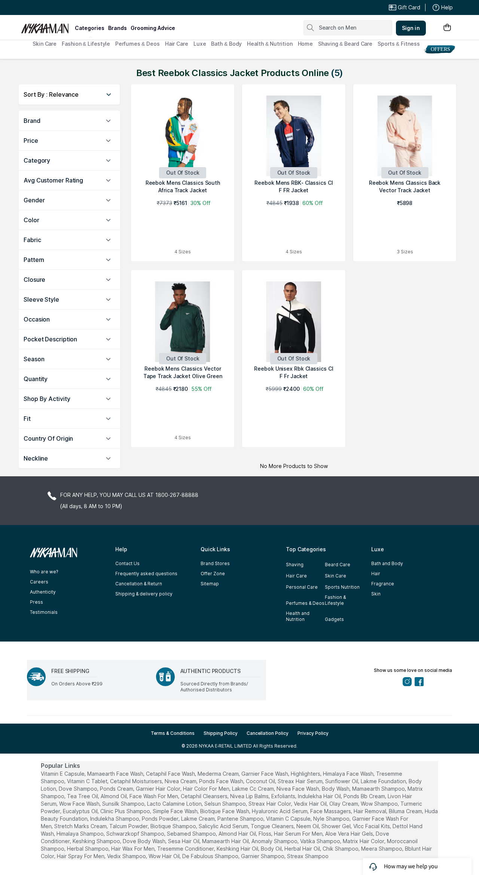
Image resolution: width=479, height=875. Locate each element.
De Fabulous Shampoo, (211, 856)
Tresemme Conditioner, (186, 848)
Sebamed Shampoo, (192, 833)
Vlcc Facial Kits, (372, 826)
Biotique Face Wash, (225, 811)
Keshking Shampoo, (97, 841)
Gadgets (334, 619)
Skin (376, 594)
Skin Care (45, 43)
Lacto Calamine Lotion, (175, 803)
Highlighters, (306, 773)
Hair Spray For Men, (81, 856)
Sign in (411, 28)
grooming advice (153, 28)
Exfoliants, (283, 796)
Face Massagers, (331, 811)
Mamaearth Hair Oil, (226, 841)
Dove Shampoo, (78, 788)
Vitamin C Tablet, (88, 781)
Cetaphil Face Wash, (171, 773)
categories (89, 28)
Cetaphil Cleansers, (205, 796)
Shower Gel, (336, 826)
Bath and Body (387, 563)
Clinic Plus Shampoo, (125, 811)
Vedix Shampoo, (127, 856)
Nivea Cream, (181, 781)
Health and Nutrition (297, 616)
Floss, (265, 833)
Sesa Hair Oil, (184, 841)
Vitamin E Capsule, (63, 773)
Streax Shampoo (308, 856)
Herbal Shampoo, (88, 848)
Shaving (294, 564)
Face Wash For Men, (154, 796)
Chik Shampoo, (341, 848)
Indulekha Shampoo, (115, 818)
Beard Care (337, 564)
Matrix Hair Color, (364, 841)
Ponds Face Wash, (221, 781)
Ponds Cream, (117, 788)
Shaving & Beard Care (345, 43)
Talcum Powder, (129, 826)
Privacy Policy (313, 733)
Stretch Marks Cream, (81, 826)
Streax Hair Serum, (301, 781)
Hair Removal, (370, 811)
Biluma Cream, (406, 811)
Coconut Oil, (261, 781)
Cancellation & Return (138, 583)
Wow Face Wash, (80, 803)
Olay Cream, (344, 803)
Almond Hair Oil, (238, 833)
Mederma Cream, (219, 773)
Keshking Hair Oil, (238, 848)
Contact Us (127, 563)
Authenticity (43, 592)
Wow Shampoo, (380, 803)
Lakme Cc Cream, (253, 788)
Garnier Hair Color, (158, 788)
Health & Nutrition (269, 43)
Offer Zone (213, 573)
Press (36, 602)
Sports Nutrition (342, 587)
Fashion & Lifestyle (86, 43)
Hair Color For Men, (207, 788)
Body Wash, (336, 788)
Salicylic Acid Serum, (224, 826)
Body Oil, (272, 848)
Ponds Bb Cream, (365, 796)
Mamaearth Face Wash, (115, 773)
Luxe (199, 43)
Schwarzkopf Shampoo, (135, 833)
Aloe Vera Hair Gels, (349, 833)
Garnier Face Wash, (265, 773)
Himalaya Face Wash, (349, 773)
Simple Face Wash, (176, 811)
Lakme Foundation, (384, 781)
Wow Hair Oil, (165, 856)
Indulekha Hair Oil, (320, 796)
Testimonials (44, 612)
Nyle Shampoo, (332, 818)
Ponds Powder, (161, 818)
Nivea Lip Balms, (250, 796)
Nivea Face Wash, (298, 788)
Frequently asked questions (146, 573)
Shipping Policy (221, 733)
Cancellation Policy (268, 733)
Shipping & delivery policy (144, 594)
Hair (375, 573)
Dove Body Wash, (145, 841)
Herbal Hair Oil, (302, 848)
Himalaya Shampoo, (81, 833)
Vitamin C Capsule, (289, 818)
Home (305, 43)
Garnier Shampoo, (263, 856)
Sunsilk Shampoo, (124, 803)
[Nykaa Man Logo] (47, 25)
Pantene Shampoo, (241, 818)
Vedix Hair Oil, (311, 803)
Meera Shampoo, (382, 848)
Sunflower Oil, (342, 781)
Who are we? (44, 571)
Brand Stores (215, 563)
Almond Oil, (114, 796)
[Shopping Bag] (447, 28)
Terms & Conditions (173, 733)
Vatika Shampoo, (320, 841)
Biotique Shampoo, (173, 826)
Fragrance (382, 583)
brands (117, 28)
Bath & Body (226, 43)
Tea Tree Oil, (83, 796)
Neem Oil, (308, 826)
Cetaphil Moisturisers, (136, 781)
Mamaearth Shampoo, (379, 788)
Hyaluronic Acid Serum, (280, 811)
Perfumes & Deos (137, 43)
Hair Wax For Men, (133, 848)
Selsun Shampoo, (225, 803)
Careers (39, 582)
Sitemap (210, 583)
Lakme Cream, (198, 818)
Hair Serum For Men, (299, 833)
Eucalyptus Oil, (81, 811)
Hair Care (176, 43)
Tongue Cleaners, (273, 826)
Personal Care (302, 587)
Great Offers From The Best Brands (76, 7)
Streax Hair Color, (270, 803)
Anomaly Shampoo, (275, 841)
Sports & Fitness (398, 43)
